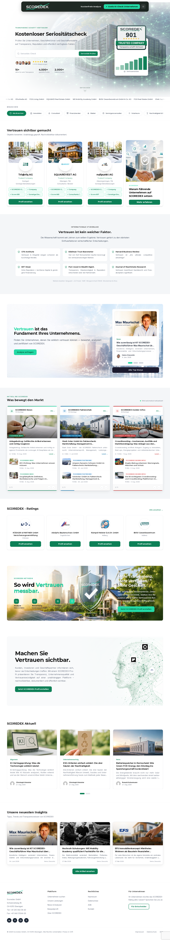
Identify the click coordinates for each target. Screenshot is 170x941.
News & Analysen (55, 905)
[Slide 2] (135, 363)
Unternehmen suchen (56, 897)
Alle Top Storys (135, 370)
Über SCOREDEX (54, 913)
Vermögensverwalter (114, 113)
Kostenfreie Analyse (91, 6)
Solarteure (136, 113)
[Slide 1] (130, 363)
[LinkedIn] (9, 920)
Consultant (55, 113)
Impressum (92, 897)
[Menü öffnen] (143, 6)
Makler (93, 113)
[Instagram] (20, 920)
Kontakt (91, 909)
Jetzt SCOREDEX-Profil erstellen (136, 609)
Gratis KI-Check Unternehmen (123, 6)
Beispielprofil (53, 909)
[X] (26, 920)
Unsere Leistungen (55, 901)
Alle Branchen (18, 113)
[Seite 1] (82, 793)
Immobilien (37, 113)
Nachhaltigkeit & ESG (157, 113)
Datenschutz (93, 901)
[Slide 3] (141, 363)
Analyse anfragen (25, 352)
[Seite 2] (87, 793)
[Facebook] (15, 920)
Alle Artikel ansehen (85, 871)
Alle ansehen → (156, 510)
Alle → (52, 411)
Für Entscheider (138, 906)
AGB (89, 905)
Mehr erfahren (144, 202)
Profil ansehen (25, 202)
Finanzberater (75, 113)
